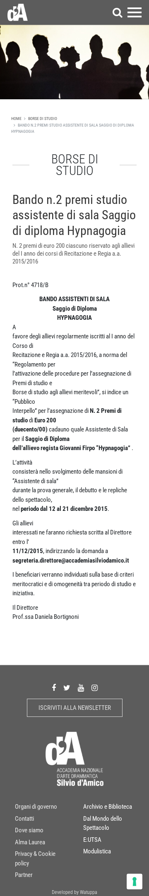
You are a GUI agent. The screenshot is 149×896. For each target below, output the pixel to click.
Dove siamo (29, 830)
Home (16, 118)
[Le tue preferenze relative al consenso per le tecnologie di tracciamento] (134, 881)
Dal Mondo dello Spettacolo (102, 823)
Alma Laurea (30, 842)
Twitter (67, 688)
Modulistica (97, 851)
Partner (24, 875)
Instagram (94, 688)
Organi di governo (36, 806)
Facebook (54, 688)
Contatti (24, 818)
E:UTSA (92, 839)
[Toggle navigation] (134, 12)
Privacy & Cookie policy (35, 858)
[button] (118, 12)
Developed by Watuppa (74, 892)
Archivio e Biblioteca (107, 806)
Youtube (81, 688)
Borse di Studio (42, 118)
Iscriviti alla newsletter (74, 708)
